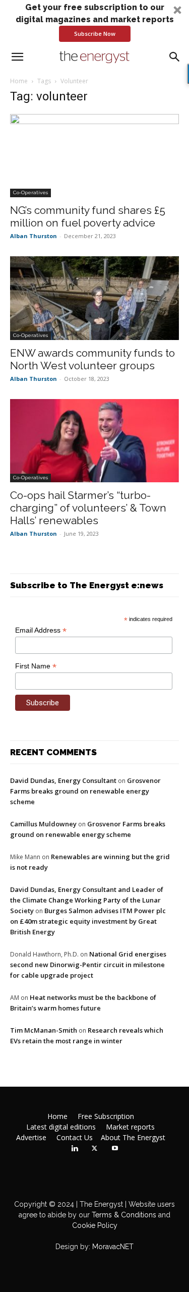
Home (19, 81)
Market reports (130, 1127)
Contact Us (74, 1137)
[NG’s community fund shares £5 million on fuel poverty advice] (94, 155)
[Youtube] (114, 1149)
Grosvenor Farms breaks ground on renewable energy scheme (85, 791)
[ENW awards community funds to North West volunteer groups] (94, 298)
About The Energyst (133, 1137)
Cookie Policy (94, 1225)
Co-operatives (30, 192)
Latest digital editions (61, 1127)
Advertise (31, 1137)
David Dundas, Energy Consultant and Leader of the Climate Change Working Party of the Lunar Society (86, 900)
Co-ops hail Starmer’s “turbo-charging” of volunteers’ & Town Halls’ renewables (88, 508)
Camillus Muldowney (43, 823)
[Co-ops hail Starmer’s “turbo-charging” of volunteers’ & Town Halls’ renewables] (94, 440)
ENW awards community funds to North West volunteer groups (92, 359)
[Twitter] (94, 1149)
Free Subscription (106, 1116)
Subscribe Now (94, 33)
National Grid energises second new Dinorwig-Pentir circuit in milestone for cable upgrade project (88, 964)
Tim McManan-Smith (43, 1030)
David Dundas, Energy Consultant (63, 780)
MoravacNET (113, 1247)
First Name (35, 666)
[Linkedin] (74, 1149)
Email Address (41, 630)
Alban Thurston (33, 236)
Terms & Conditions (123, 1215)
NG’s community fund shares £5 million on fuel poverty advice (87, 216)
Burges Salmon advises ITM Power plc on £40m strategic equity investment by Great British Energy (88, 921)
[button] (94, 21)
